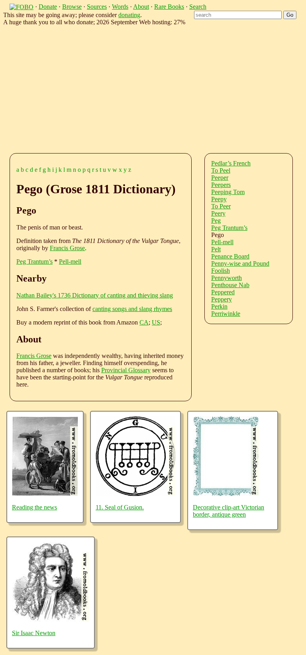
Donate (48, 6)
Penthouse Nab (230, 285)
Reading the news (34, 507)
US (156, 322)
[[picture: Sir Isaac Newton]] (50, 619)
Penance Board (230, 256)
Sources (97, 6)
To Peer (221, 206)
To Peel (220, 170)
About (141, 6)
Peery (218, 213)
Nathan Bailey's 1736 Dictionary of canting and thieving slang (94, 295)
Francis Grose (67, 248)
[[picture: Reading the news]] (45, 493)
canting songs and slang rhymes (132, 308)
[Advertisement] (159, 88)
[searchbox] (238, 15)
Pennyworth (226, 277)
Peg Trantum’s (34, 261)
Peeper (219, 177)
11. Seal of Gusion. (120, 507)
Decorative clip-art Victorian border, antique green (228, 511)
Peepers (221, 184)
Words (120, 6)
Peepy (219, 199)
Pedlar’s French (231, 163)
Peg (216, 220)
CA (144, 322)
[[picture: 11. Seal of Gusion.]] (135, 493)
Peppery (221, 299)
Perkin (219, 306)
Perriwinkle (225, 313)
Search (197, 6)
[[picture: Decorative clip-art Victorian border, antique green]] (226, 493)
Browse (72, 6)
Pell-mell (70, 261)
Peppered (223, 292)
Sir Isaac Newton (33, 633)
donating (129, 15)
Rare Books (169, 6)
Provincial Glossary (126, 370)
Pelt (216, 249)
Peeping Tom (228, 192)
